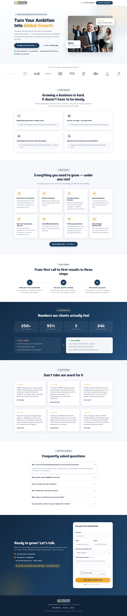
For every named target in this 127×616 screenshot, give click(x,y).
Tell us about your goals (84, 557)
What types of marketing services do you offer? (48, 497)
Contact (72, 608)
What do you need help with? (83, 549)
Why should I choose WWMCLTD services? (46, 477)
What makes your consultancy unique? (45, 490)
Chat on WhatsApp (51, 45)
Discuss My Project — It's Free (62, 244)
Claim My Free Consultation (92, 580)
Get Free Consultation (104, 3)
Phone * (95, 541)
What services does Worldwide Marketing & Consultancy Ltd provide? (55, 465)
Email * (77, 541)
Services (65, 608)
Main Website (56, 608)
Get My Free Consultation (26, 45)
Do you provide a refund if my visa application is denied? (51, 504)
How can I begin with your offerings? (44, 484)
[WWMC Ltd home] (20, 2)
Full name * (78, 532)
